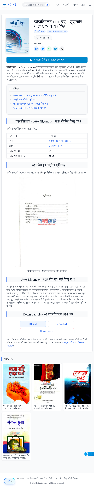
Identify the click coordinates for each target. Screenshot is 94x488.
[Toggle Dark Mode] (90, 5)
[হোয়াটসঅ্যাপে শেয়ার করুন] (49, 48)
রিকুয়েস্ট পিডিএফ (70, 478)
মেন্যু (83, 4)
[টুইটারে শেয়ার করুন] (61, 48)
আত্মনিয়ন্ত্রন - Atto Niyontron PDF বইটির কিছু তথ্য (34, 95)
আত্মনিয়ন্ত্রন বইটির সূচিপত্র (24, 99)
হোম (57, 4)
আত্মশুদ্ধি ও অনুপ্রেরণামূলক (57, 31)
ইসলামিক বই (39, 31)
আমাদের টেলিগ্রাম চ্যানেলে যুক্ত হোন (49, 59)
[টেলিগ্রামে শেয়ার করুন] (55, 48)
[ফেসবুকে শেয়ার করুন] (36, 48)
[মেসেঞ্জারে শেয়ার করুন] (42, 48)
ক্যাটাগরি (66, 4)
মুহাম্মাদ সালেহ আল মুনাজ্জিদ (59, 141)
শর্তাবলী (58, 478)
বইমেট (12, 5)
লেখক (75, 4)
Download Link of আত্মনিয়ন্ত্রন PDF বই (29, 107)
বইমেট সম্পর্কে (32, 478)
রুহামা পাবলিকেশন (56, 146)
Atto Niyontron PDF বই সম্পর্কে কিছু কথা (30, 103)
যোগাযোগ (20, 478)
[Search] (47, 5)
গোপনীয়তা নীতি (46, 478)
